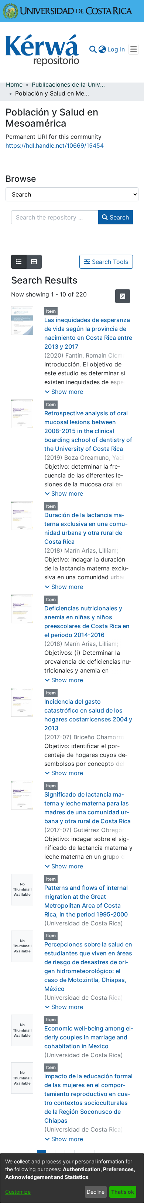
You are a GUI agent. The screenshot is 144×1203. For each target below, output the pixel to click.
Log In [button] (116, 49)
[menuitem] (102, 49)
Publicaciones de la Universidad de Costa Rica (69, 84)
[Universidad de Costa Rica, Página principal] (67, 10)
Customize (18, 1192)
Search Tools (109, 261)
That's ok (122, 1192)
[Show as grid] (34, 262)
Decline (95, 1192)
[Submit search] (92, 49)
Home (14, 84)
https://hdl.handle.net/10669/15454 (55, 145)
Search (118, 217)
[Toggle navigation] (133, 49)
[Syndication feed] (122, 296)
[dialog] (72, 1178)
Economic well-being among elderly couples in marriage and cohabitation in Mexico (88, 1037)
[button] (63, 391)
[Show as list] (19, 262)
